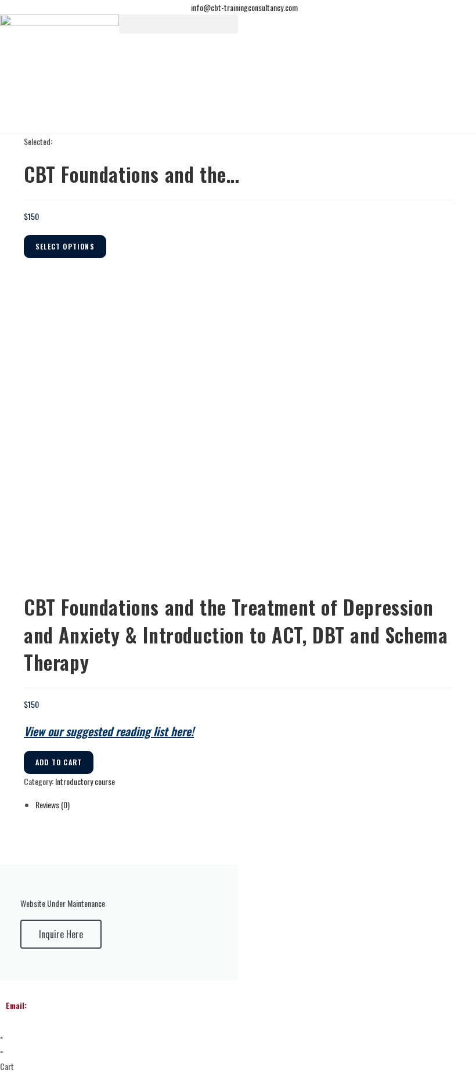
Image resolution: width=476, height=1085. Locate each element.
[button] (178, 24)
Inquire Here (61, 934)
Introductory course (85, 781)
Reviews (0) (52, 804)
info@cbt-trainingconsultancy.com (90, 1005)
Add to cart (58, 762)
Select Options (65, 246)
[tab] (243, 804)
